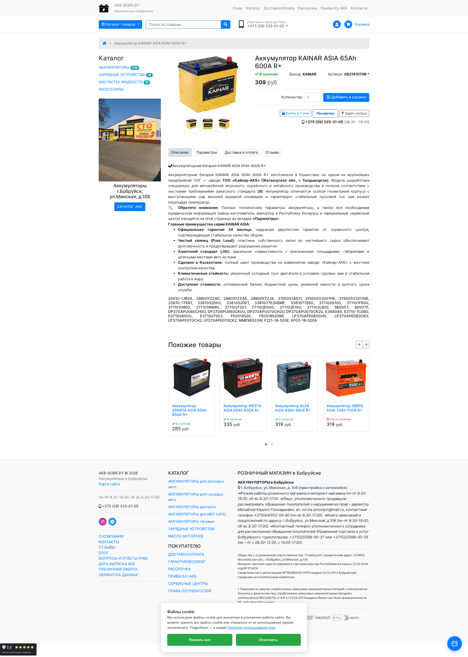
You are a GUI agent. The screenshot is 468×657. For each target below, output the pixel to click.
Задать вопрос (355, 113)
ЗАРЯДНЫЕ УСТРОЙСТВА (125, 74)
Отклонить (268, 640)
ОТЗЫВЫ (107, 547)
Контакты (359, 8)
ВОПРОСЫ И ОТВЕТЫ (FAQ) (123, 558)
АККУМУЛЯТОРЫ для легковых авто (196, 484)
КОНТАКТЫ (109, 542)
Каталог (253, 8)
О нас (238, 8)
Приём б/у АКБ (334, 8)
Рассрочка (307, 8)
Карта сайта (109, 484)
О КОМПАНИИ (111, 536)
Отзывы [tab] (272, 152)
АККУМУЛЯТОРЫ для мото (192, 507)
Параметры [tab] (206, 152)
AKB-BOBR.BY (111, 473)
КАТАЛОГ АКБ (129, 206)
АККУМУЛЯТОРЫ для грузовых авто (196, 497)
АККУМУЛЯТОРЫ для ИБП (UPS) (197, 514)
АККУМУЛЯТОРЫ (118, 67)
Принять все (200, 640)
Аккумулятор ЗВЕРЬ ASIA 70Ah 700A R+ (345, 408)
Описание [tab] (180, 152)
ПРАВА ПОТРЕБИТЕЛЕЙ (189, 591)
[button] (266, 444)
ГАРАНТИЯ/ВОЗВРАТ (186, 561)
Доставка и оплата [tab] (241, 152)
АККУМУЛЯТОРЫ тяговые (191, 521)
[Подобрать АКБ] (454, 643)
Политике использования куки (251, 627)
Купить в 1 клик (297, 113)
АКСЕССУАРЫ (111, 89)
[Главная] (104, 43)
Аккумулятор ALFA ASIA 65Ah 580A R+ (293, 408)
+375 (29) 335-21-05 (119, 506)
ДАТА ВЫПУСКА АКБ (117, 564)
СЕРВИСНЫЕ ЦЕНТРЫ (188, 583)
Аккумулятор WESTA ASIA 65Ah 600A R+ (243, 408)
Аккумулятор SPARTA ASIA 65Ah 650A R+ (189, 410)
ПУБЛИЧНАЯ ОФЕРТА (118, 569)
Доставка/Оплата (279, 8)
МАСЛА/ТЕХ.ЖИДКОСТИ (123, 82)
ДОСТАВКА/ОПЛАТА (186, 554)
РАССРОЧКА (179, 569)
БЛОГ (104, 553)
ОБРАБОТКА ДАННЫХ (118, 575)
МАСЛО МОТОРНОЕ (186, 536)
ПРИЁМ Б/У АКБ (182, 576)
